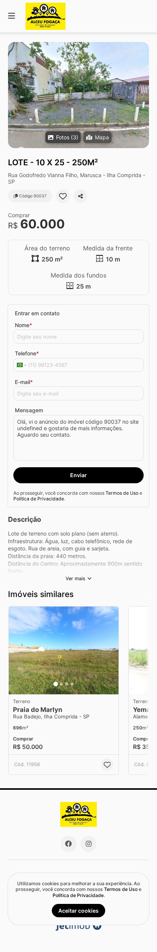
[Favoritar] (63, 196)
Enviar (78, 475)
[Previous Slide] (14, 95)
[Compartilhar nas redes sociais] (80, 196)
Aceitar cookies (78, 910)
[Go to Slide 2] (61, 684)
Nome (23, 325)
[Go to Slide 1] (55, 684)
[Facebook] (69, 844)
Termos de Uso (122, 493)
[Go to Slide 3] (66, 684)
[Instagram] (88, 844)
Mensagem (29, 410)
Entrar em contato (37, 313)
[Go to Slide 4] (72, 684)
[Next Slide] (142, 95)
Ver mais (75, 578)
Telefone (27, 353)
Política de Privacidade (38, 499)
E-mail (24, 382)
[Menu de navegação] (11, 16)
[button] (78, 95)
